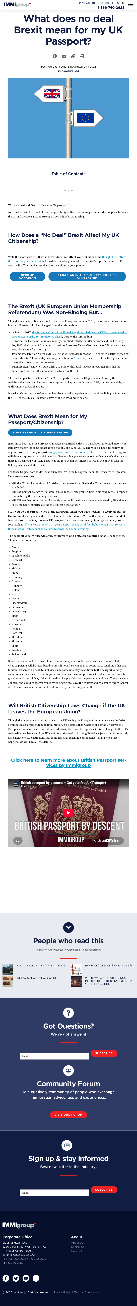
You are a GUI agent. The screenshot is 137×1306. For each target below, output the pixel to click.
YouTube (26, 1278)
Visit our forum (68, 1115)
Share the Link (73, 56)
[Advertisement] (68, 879)
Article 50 (79, 358)
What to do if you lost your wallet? (37, 978)
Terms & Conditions (86, 1292)
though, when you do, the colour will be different (77, 452)
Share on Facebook (55, 56)
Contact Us (112, 3)
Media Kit (76, 1251)
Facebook (6, 1278)
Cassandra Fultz (70, 71)
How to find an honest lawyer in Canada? (109, 965)
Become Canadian (27, 276)
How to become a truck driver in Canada (41, 965)
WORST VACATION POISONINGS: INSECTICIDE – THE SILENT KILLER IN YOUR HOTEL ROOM (109, 981)
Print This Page (82, 56)
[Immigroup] (17, 5)
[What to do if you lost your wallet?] (8, 981)
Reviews (84, 3)
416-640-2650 (15, 1263)
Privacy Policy (62, 1292)
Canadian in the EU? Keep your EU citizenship (87, 276)
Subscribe (104, 1053)
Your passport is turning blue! (40, 432)
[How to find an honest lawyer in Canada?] (76, 969)
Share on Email (64, 56)
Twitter (16, 1278)
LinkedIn (36, 1278)
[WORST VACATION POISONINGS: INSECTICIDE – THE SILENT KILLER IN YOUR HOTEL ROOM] (76, 981)
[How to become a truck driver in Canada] (8, 969)
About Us (97, 3)
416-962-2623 (37, 1259)
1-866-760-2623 (111, 7)
